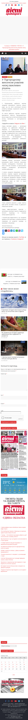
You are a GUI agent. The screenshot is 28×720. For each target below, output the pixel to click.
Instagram (20, 239)
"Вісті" (11, 90)
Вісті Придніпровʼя (18, 92)
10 (1, 664)
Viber (23, 123)
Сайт (2, 410)
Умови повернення (19, 703)
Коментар (4, 373)
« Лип (13, 674)
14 (16, 664)
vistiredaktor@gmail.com (15, 717)
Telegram (17, 123)
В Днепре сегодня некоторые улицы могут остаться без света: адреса (14, 310)
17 (1, 666)
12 (9, 664)
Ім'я (2, 395)
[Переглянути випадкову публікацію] (25, 53)
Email (2, 403)
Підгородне (9, 98)
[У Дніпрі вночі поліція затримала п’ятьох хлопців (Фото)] (14, 341)
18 (5, 666)
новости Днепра (5, 96)
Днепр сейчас (9, 94)
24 (1, 669)
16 (24, 664)
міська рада (15, 94)
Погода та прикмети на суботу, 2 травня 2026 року (16, 275)
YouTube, (21, 237)
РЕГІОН (10, 77)
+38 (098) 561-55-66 (15, 716)
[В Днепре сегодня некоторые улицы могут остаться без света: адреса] (14, 294)
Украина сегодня (11, 100)
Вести (14, 90)
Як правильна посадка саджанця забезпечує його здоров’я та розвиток (13, 334)
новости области (13, 96)
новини (20, 94)
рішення (14, 98)
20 (13, 666)
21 (16, 666)
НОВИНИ (5, 77)
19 (9, 666)
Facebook (14, 239)
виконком (11, 92)
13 (13, 664)
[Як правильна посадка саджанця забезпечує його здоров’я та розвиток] (14, 317)
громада (4, 94)
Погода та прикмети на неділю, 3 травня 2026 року (11, 282)
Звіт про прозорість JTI (14, 706)
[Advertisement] (14, 30)
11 (5, 664)
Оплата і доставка (8, 703)
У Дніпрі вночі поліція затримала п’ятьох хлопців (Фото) (13, 358)
